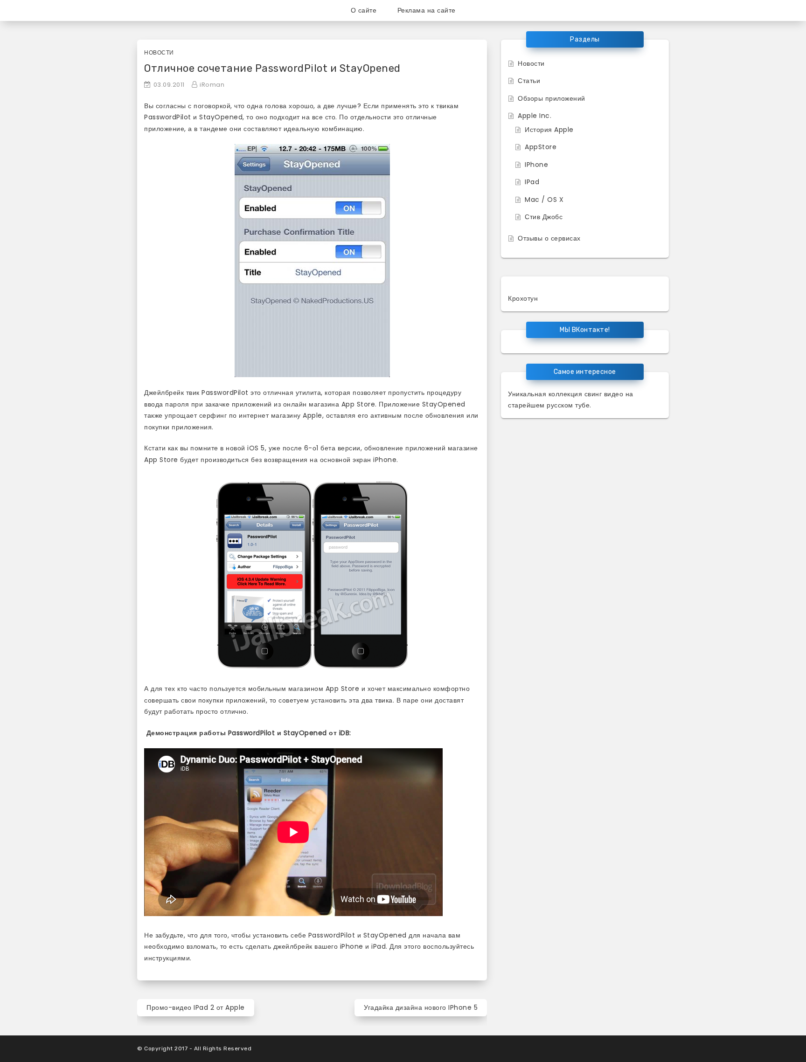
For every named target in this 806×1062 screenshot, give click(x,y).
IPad (532, 181)
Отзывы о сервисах (549, 238)
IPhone (536, 164)
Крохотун (523, 298)
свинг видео (604, 394)
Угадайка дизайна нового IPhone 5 (421, 1007)
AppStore (540, 147)
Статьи (529, 80)
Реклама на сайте (426, 10)
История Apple (549, 129)
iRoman (212, 84)
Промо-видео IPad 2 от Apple (195, 1007)
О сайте (364, 10)
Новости (159, 52)
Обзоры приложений (551, 98)
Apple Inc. (534, 115)
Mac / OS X (544, 199)
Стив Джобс (544, 216)
